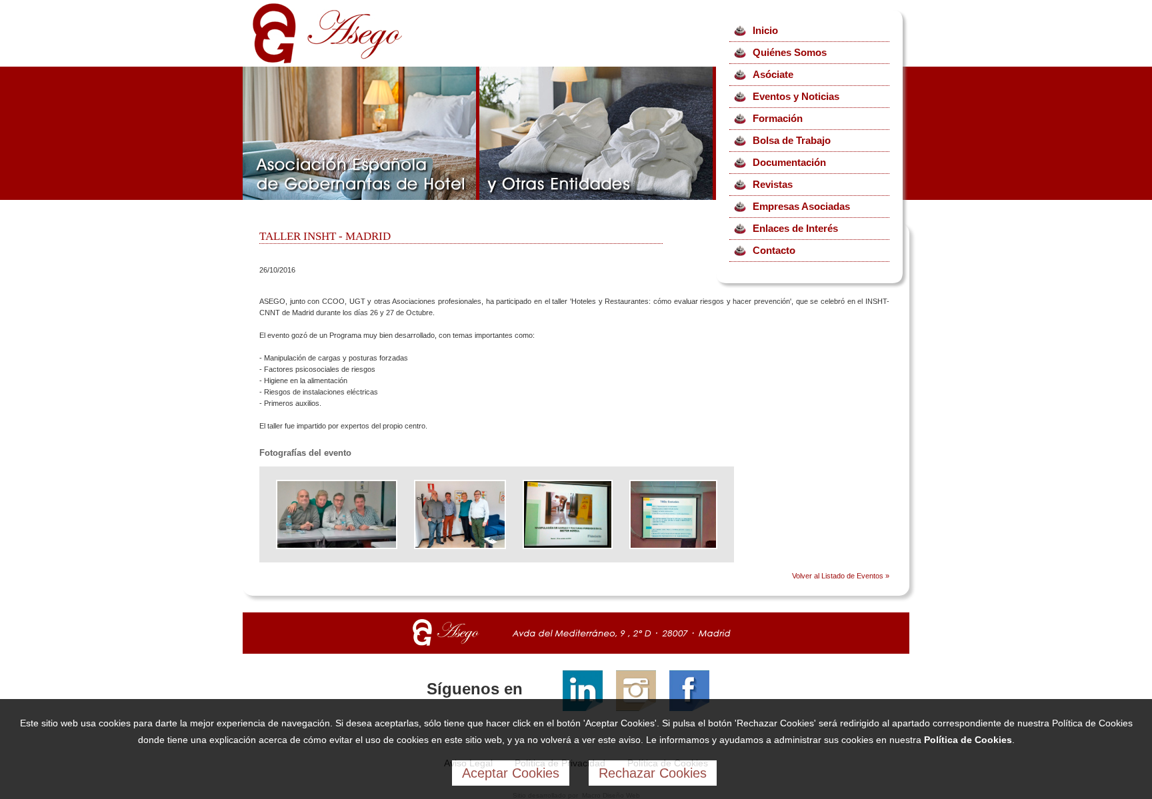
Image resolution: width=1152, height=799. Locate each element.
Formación (778, 118)
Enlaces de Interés (795, 228)
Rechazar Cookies (653, 773)
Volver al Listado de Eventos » (840, 576)
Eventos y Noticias (796, 96)
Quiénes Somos (790, 52)
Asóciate (773, 74)
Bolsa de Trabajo (792, 140)
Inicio (765, 30)
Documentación (789, 162)
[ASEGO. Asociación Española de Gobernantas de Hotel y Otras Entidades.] (327, 61)
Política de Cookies (968, 739)
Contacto (774, 250)
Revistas (773, 184)
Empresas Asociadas (801, 206)
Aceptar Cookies (510, 773)
